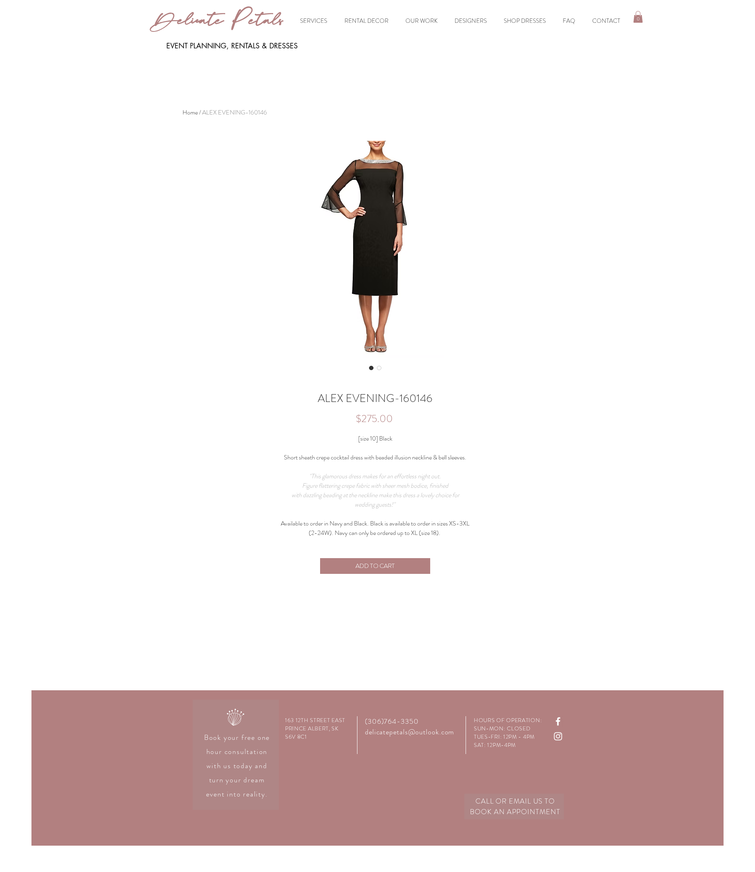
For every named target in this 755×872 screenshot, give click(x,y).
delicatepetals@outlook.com (409, 732)
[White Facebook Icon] (557, 721)
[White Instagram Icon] (557, 736)
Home (190, 112)
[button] (638, 17)
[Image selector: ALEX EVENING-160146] (371, 368)
